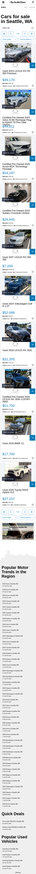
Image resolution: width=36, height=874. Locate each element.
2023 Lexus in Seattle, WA (10, 631)
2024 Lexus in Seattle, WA (10, 643)
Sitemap (18, 872)
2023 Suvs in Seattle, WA (10, 596)
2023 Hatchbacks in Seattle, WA (12, 677)
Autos (3, 7)
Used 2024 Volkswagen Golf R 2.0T (17, 305)
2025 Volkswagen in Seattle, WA (12, 637)
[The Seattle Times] (18, 2)
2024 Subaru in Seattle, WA (11, 689)
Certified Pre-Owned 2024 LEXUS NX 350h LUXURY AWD (16, 399)
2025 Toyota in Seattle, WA (10, 608)
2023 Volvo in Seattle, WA (10, 706)
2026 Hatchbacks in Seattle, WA (12, 753)
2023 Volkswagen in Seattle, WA (12, 672)
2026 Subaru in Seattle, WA (11, 793)
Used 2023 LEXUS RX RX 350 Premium (16, 72)
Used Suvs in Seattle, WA (10, 850)
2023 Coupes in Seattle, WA (11, 799)
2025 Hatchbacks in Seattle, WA (12, 747)
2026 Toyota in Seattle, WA (10, 614)
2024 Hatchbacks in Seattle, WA (12, 741)
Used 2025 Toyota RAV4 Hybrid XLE (15, 491)
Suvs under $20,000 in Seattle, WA (13, 822)
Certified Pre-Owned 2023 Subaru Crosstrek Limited (16, 211)
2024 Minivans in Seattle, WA (11, 759)
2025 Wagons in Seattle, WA (11, 776)
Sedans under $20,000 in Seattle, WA (14, 828)
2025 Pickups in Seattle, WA (11, 770)
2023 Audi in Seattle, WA (10, 701)
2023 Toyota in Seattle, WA (10, 648)
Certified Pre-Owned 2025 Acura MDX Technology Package (16, 166)
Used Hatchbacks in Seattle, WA (12, 861)
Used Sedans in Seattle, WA (11, 856)
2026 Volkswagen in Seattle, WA (12, 787)
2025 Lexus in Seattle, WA (10, 666)
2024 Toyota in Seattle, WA (10, 602)
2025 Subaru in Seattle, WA (11, 660)
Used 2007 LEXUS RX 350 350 (16, 258)
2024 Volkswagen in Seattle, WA (12, 695)
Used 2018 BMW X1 (13, 443)
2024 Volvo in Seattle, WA (10, 730)
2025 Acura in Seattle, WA (10, 718)
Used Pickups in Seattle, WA (11, 867)
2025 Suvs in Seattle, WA (10, 585)
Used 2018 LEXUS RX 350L (17, 350)
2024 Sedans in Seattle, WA (11, 619)
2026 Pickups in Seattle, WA (11, 782)
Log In (26, 7)
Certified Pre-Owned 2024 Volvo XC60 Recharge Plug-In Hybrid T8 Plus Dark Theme (17, 121)
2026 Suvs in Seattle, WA (10, 625)
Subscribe (32, 7)
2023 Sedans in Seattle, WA (11, 683)
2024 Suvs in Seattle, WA (10, 591)
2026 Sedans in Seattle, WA (11, 724)
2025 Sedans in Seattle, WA (11, 654)
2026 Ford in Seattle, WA (10, 805)
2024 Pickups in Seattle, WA (11, 712)
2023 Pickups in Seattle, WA (11, 764)
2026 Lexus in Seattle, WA (10, 735)
